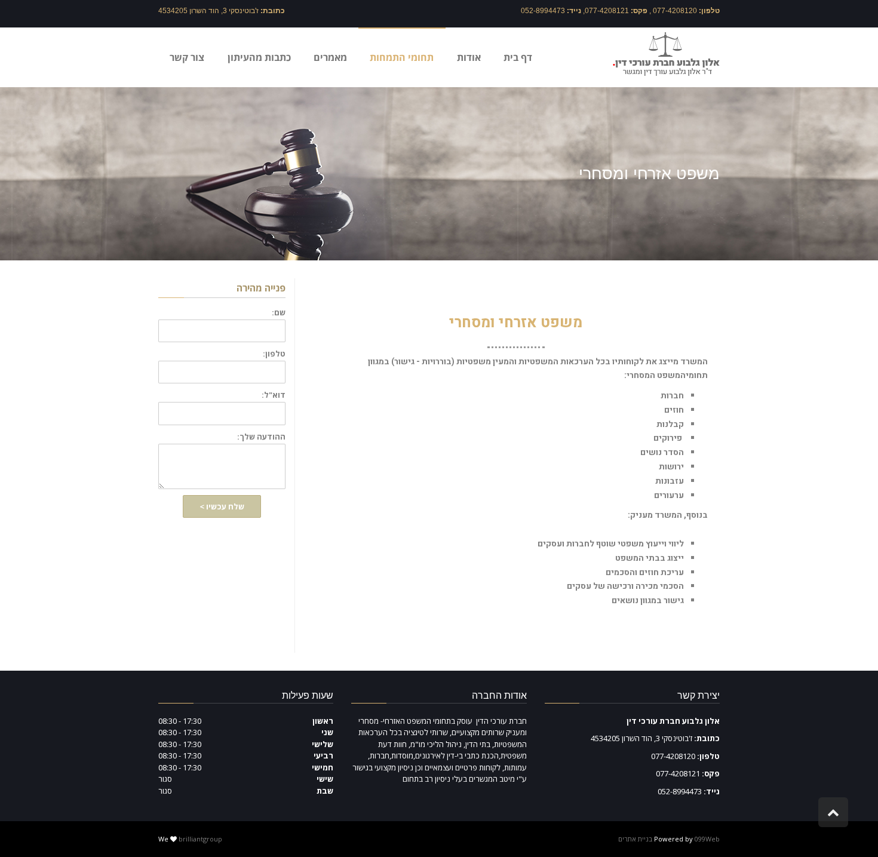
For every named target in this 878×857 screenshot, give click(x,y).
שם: (278, 313)
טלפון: (274, 354)
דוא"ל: (273, 395)
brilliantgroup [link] (200, 838)
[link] (666, 53)
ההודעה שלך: (261, 437)
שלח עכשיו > (221, 506)
